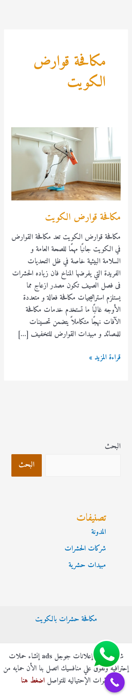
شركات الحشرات (85, 548)
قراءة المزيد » (105, 358)
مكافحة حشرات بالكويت (66, 619)
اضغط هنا (33, 680)
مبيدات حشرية (87, 565)
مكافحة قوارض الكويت (83, 217)
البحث (113, 446)
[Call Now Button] (114, 682)
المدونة (98, 532)
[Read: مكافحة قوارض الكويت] (66, 163)
